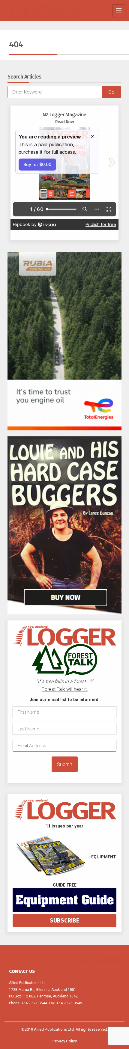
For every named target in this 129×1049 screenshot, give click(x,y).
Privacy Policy (64, 1041)
